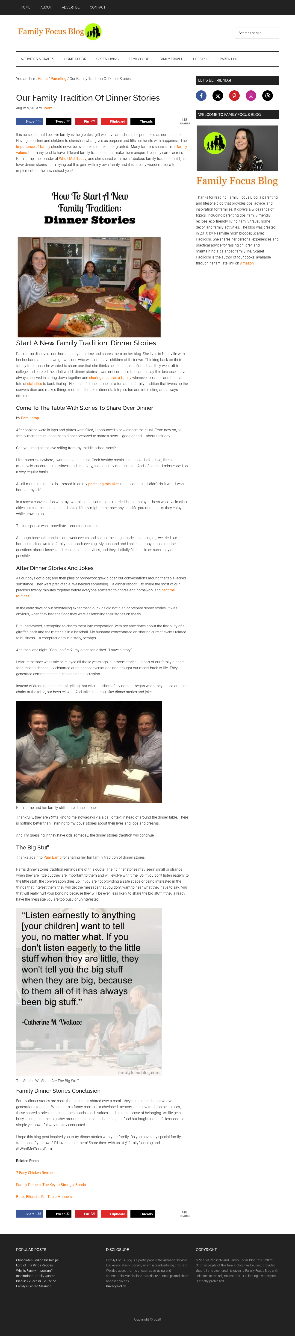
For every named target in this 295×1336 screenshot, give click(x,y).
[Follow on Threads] (267, 95)
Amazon (247, 263)
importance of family (33, 146)
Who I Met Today (72, 158)
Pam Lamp (30, 418)
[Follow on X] (217, 95)
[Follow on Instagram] (251, 95)
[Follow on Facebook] (201, 95)
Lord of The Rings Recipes (34, 1265)
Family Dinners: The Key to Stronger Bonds (51, 1185)
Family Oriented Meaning (33, 1286)
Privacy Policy (116, 1286)
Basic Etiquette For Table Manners (44, 1197)
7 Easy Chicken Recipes (35, 1173)
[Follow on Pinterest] (234, 95)
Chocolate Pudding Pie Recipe (37, 1260)
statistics (34, 384)
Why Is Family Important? (34, 1270)
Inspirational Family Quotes (35, 1276)
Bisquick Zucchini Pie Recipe (36, 1281)
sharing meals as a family (110, 378)
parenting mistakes (103, 484)
